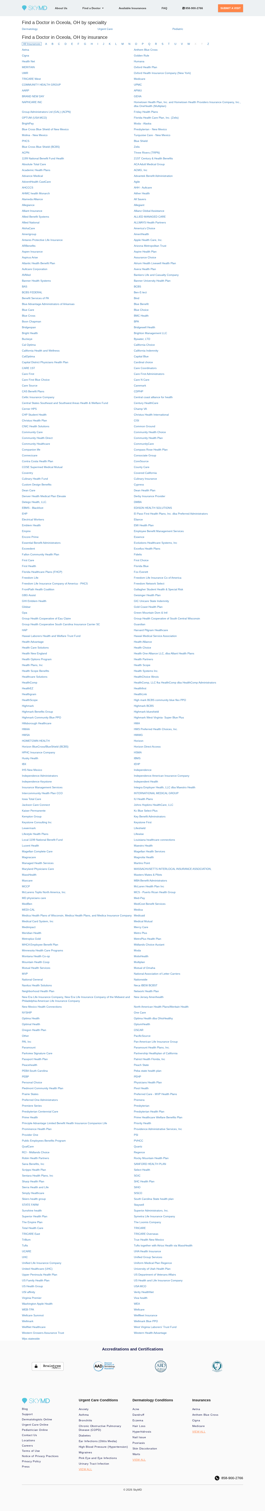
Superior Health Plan (34, 1216)
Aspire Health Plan (145, 251)
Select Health (142, 1169)
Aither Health (142, 193)
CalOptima (28, 356)
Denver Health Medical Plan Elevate (44, 496)
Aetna (25, 49)
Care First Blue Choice (36, 379)
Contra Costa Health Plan (37, 461)
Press (26, 1466)
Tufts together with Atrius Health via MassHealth (163, 1245)
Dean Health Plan (144, 490)
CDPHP (138, 391)
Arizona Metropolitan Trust (150, 245)
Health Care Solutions (35, 647)
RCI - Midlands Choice (35, 1152)
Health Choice (142, 647)
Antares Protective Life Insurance (42, 239)
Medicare (139, 78)
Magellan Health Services (149, 851)
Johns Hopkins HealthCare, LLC (153, 804)
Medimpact (29, 927)
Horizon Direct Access (147, 746)
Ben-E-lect (140, 292)
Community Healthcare (36, 443)
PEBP (25, 1076)
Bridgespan (29, 327)
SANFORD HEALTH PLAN (150, 1163)
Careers (27, 1445)
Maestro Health (143, 845)
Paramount (29, 1047)
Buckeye (27, 338)
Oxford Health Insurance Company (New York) (162, 73)
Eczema (137, 1420)
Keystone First (143, 822)
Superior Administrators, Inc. (151, 1210)
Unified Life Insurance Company (41, 1262)
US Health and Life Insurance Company (158, 1280)
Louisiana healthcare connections (154, 839)
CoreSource (141, 461)
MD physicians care (34, 898)
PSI (136, 1134)
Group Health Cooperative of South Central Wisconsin (167, 618)
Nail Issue (139, 1437)
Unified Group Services (148, 1257)
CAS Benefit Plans (33, 391)
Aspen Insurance (32, 251)
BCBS (137, 286)
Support (27, 1414)
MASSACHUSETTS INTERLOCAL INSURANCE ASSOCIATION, (172, 868)
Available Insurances (132, 8)
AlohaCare (28, 228)
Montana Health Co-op (36, 956)
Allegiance (28, 205)
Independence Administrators (40, 775)
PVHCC (138, 1140)
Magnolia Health (144, 857)
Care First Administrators (149, 373)
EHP (24, 513)
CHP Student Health (34, 414)
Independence (143, 769)
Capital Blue (141, 356)
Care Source (29, 385)
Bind (136, 298)
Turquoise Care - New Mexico (152, 135)
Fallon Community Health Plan (40, 554)
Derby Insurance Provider (149, 496)
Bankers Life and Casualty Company (156, 274)
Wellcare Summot (33, 1315)
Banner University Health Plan (152, 280)
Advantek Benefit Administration (153, 175)
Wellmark (27, 1321)
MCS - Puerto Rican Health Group (155, 892)
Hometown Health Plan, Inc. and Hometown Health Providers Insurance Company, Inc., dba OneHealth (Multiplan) (187, 104)
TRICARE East (31, 1233)
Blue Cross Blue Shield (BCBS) (41, 146)
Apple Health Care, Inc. (148, 239)
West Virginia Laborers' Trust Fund (155, 1327)
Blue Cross (28, 315)
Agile (137, 181)
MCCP (26, 886)
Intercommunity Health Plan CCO (42, 793)
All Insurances (31, 43)
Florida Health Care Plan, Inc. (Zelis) (156, 117)
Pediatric (177, 28)
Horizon (138, 740)
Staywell (139, 1204)
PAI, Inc (26, 1041)
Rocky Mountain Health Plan (151, 1158)
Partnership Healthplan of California (156, 1053)
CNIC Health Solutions (35, 426)
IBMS (137, 758)
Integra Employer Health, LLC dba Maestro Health (164, 787)
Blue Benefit (141, 304)
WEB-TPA (28, 1309)
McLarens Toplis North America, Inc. (44, 892)
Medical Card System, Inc (37, 921)
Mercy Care (141, 927)
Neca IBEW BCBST (146, 985)
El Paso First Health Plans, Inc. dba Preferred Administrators (171, 513)
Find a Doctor (92, 8)
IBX (24, 764)
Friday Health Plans (146, 111)
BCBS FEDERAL (32, 292)
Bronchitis (85, 1420)
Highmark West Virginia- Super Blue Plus (159, 717)
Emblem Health (31, 525)
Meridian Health (31, 932)
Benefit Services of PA (35, 298)
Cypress (139, 484)
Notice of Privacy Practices (40, 1456)
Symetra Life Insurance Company (154, 1216)
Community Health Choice (150, 432)
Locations (28, 1440)
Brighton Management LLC (150, 333)
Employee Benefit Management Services (159, 531)
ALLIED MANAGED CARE (150, 216)
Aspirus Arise (30, 257)
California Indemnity (146, 350)
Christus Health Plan (34, 420)
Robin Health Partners (35, 1158)
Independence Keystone (37, 781)
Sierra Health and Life (35, 1187)
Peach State (141, 1064)
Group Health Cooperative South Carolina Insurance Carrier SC (61, 624)
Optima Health (31, 1018)
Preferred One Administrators (40, 1099)
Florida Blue (141, 566)
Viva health (140, 1297)
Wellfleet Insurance (145, 1315)
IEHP (137, 764)
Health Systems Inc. (146, 670)
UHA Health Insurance (147, 1251)
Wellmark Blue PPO (146, 1321)
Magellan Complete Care (37, 851)
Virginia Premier (32, 1297)
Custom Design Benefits (36, 484)
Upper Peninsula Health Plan (39, 1274)
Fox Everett (141, 571)
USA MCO (140, 1286)
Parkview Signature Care (37, 1053)
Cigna (25, 55)
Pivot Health (141, 1088)
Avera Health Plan (145, 269)
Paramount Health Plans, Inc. (152, 1047)
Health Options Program (37, 659)
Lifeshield (139, 828)
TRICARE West (31, 78)
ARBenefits (29, 245)
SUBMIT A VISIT (230, 8)
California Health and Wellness (41, 350)
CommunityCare (144, 443)
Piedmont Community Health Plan (42, 1088)
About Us (61, 8)
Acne (135, 1409)
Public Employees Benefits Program (44, 1140)
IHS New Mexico (32, 769)
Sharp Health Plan (33, 1181)
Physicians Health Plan (148, 1082)
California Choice (144, 344)
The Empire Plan (32, 1222)
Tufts (25, 1245)
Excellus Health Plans (147, 548)
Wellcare (139, 1309)
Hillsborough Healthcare (36, 723)
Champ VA (140, 408)
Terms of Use (31, 1450)
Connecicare (29, 455)
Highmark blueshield (146, 711)
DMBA (138, 502)
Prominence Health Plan (37, 1129)
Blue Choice (141, 309)
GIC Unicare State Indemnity (151, 601)
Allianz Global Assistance (149, 210)
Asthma (84, 1414)
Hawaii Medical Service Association (155, 635)
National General (32, 979)
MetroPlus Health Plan (147, 938)
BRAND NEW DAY (33, 96)
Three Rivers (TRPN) (147, 152)
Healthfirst (140, 688)
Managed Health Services (38, 863)
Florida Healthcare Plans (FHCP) (42, 571)
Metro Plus (140, 932)
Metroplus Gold (31, 938)
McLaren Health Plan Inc (149, 886)
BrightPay (28, 123)
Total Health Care (32, 1228)
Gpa (24, 612)
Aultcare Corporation (34, 269)
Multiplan (139, 962)
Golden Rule (141, 55)
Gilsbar (26, 606)
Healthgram (29, 694)
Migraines (85, 1452)
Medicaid (139, 915)
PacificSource (142, 1035)
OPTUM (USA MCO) (34, 117)
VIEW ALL (85, 1469)
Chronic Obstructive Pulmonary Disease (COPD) (100, 1427)
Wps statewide (31, 1338)
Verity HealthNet (144, 1292)
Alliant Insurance (32, 210)
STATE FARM (30, 1204)
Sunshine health (32, 1210)
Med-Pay (139, 898)
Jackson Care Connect (36, 804)
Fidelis (138, 554)
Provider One (30, 1134)
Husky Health (30, 758)
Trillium (26, 1239)
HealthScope (30, 700)
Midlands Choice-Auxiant (149, 944)
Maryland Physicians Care (38, 868)
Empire (26, 531)
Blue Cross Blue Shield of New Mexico (45, 129)
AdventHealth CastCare (36, 181)
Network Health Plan (146, 991)
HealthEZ (27, 688)
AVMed (26, 274)
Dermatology (30, 28)
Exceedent (28, 548)
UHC (25, 1257)
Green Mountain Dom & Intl (150, 612)
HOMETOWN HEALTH (36, 740)
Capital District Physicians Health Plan (45, 362)
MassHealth (29, 874)
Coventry (27, 472)
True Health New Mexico (149, 1239)
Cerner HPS (29, 408)
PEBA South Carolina (35, 1070)
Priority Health (142, 1123)
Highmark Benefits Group (37, 711)
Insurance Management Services (42, 787)
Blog (25, 1408)
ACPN (25, 152)
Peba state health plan (147, 1070)
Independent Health (146, 781)
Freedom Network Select (149, 583)
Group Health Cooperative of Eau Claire (46, 618)
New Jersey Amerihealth (149, 997)
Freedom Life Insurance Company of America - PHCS (55, 583)
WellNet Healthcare (34, 1327)
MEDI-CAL (28, 909)
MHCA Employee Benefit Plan (40, 944)
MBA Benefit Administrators (150, 880)
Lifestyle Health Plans (35, 833)
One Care (140, 1012)
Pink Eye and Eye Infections (98, 1458)
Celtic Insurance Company (38, 397)
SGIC (137, 1175)
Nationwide (140, 979)
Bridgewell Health (144, 327)
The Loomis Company (147, 1222)
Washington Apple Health (37, 1303)
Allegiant (139, 205)
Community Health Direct (37, 437)
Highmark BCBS (144, 705)
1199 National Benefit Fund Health (43, 158)
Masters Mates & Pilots (148, 874)
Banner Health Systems (36, 280)
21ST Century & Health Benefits (153, 158)
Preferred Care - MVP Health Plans (155, 1094)
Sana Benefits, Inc (33, 1163)
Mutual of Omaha (144, 967)
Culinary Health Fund (35, 478)
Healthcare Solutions (34, 676)
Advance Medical (32, 175)
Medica (138, 909)
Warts (136, 1454)
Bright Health (30, 333)
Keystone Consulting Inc (37, 822)
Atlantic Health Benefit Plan (38, 263)
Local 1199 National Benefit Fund (42, 839)
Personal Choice (32, 1082)
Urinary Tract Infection (94, 1463)
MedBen (27, 903)
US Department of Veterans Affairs (155, 1274)
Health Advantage (33, 641)
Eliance (138, 519)
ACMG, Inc (140, 170)
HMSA (26, 734)
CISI (136, 420)
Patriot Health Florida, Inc (149, 1059)
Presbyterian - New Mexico (150, 129)
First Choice (141, 560)
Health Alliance (143, 641)
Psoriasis (138, 1442)
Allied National (30, 222)
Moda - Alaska (142, 123)
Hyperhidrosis (141, 1431)
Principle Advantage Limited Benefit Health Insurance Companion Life (64, 1123)
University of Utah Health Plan (152, 1268)
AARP (25, 90)
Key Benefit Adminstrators (149, 816)
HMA (137, 723)
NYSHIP (27, 1012)
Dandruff (138, 1414)
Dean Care (28, 490)
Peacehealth (29, 1064)
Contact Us (29, 1435)
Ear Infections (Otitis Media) (98, 1441)
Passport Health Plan (35, 1059)
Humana (139, 61)
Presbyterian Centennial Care (40, 1111)
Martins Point (142, 863)
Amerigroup (29, 234)
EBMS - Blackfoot (32, 507)
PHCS (25, 140)
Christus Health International (151, 414)
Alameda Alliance (32, 199)
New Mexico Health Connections (42, 1006)
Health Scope (142, 665)
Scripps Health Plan (34, 1169)
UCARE (26, 1251)
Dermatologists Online (37, 1419)
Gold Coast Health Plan (148, 606)
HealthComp (29, 682)
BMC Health (141, 315)
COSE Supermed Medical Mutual (42, 467)
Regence (139, 1152)
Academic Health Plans (36, 170)
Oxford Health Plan (145, 67)
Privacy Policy (31, 1461)
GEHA (137, 96)
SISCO (138, 1193)
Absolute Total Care (34, 164)
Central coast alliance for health (153, 397)
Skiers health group (34, 1198)
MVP (25, 973)
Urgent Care (105, 28)
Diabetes (85, 1435)
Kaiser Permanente (34, 810)
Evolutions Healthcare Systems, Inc (155, 542)
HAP (24, 630)
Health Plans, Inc (32, 665)
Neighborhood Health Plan (38, 991)
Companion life (31, 449)
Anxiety (84, 1409)
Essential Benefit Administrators (41, 542)
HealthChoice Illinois (146, 676)
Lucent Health (30, 845)
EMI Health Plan (144, 525)
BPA (136, 321)
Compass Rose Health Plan (151, 449)
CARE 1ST (28, 368)
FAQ (164, 8)
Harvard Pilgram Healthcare (151, 630)
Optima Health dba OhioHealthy (153, 1018)
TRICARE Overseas (146, 1233)
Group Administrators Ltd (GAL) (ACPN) (46, 111)
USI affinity (28, 1292)
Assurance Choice (145, 257)
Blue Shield (141, 140)
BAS (24, 286)
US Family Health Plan (35, 1280)
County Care (141, 467)
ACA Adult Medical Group (149, 164)
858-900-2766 (194, 8)
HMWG (138, 734)
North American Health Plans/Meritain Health (161, 1006)
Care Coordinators (145, 368)
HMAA (26, 729)
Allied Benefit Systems (35, 216)
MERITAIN (28, 67)
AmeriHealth (141, 234)
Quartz (138, 1146)
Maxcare (27, 880)
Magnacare (29, 857)
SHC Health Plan (144, 1181)
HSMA (138, 752)
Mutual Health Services (36, 967)
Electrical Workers (33, 519)
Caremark (140, 385)
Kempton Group (32, 816)
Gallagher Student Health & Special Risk (158, 589)
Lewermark (29, 828)
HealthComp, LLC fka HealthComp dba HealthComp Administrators (175, 682)
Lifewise (139, 833)
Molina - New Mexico (35, 135)
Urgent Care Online (35, 1424)
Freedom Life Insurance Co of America (157, 577)
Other (25, 1035)
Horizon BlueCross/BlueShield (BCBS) (45, 746)
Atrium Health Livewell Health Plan (155, 263)
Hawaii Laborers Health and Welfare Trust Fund (51, 635)
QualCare (28, 1146)
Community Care (32, 432)
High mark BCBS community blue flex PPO (160, 700)
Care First (28, 373)
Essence (139, 536)
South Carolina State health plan (154, 1198)
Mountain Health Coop (35, 962)
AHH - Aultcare (143, 187)
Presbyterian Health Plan (149, 1111)
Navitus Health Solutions (37, 985)
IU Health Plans (143, 799)
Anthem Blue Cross (146, 49)
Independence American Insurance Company (161, 775)
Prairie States (30, 1094)
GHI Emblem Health (34, 601)
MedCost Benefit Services (149, 903)
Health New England (34, 653)
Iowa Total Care (31, 799)
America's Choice (144, 228)
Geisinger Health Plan (147, 595)
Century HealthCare (146, 403)
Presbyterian (141, 1105)
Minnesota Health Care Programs (42, 950)
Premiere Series (32, 1105)
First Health (29, 566)
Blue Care (28, 309)
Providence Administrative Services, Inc (158, 1129)
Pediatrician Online (35, 1429)
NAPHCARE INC (32, 102)
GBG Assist (29, 595)
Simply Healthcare (33, 1193)
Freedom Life (30, 577)
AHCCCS (27, 187)
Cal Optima (29, 344)
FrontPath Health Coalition (38, 589)
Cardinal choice (143, 362)
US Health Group (32, 1286)
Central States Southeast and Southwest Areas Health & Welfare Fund (65, 403)
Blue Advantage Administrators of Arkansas (48, 304)
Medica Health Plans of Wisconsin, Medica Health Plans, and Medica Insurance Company (77, 915)
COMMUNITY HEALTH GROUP (41, 84)
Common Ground (144, 426)
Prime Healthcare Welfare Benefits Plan (158, 1117)
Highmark (28, 705)
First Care (28, 560)
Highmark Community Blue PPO (41, 717)
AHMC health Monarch (36, 193)
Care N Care (141, 379)
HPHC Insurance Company (38, 752)
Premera (139, 1099)
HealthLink (140, 694)
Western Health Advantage (150, 1332)
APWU (138, 90)
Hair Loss (138, 1426)
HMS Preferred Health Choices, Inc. (156, 729)
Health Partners (143, 659)
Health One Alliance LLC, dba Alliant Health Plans (164, 653)
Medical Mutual (143, 921)
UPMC (138, 84)
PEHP (137, 1076)
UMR (25, 73)
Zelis (137, 146)
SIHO (137, 1187)
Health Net (28, 61)
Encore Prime (30, 536)
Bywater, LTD (142, 338)
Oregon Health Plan (34, 1030)
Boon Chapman (31, 321)
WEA (137, 1303)
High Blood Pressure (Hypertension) (103, 1446)
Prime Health (30, 1117)
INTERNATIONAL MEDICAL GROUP (156, 793)
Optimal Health (31, 1024)
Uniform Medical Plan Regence (153, 1262)
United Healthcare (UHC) (37, 1268)
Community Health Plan (148, 437)
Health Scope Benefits (35, 670)
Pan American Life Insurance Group (156, 1041)
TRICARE (140, 1228)
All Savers (140, 199)
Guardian (139, 624)
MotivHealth (141, 956)
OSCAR (138, 1030)
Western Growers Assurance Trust (43, 1332)
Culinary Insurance (145, 478)
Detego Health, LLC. (34, 502)
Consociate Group (145, 455)
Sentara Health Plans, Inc (37, 1175)
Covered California (145, 472)
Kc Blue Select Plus (146, 810)
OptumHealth (142, 1024)
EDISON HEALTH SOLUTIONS (153, 507)
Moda (137, 950)
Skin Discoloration (144, 1448)
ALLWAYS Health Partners (150, 222)
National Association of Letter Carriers (157, 973)
